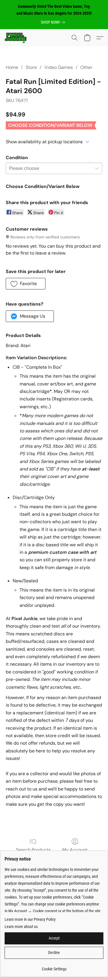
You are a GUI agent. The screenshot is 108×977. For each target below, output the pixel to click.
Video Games (58, 67)
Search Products (33, 850)
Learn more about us (21, 926)
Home (12, 67)
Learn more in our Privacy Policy (30, 919)
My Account (75, 850)
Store (31, 67)
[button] (16, 37)
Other (86, 67)
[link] (54, 22)
